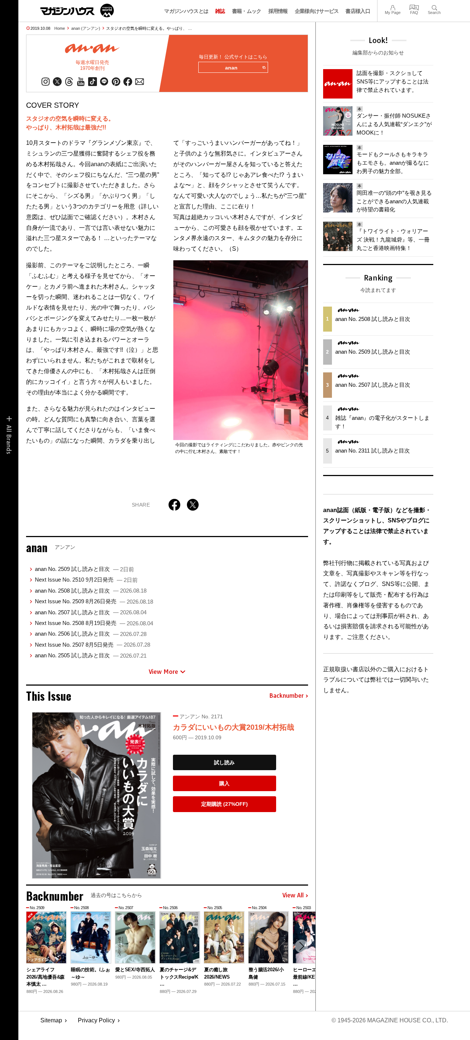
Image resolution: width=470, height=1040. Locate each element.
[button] (301, 946)
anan (231, 68)
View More (163, 671)
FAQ (414, 7)
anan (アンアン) (85, 28)
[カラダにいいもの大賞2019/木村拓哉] (96, 795)
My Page (392, 7)
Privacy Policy (96, 1020)
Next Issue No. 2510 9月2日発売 (86, 579)
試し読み (224, 762)
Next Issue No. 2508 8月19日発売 (94, 623)
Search (434, 7)
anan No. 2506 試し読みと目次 (91, 633)
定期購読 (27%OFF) (224, 804)
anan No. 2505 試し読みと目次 (91, 655)
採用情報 (278, 11)
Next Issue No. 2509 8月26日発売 (94, 601)
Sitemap (51, 1020)
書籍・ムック (246, 11)
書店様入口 (358, 11)
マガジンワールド (77, 10)
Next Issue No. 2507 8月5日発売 (92, 644)
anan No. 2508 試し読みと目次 (91, 590)
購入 (224, 783)
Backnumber (286, 696)
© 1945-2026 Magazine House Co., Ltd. (390, 1020)
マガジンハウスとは (186, 11)
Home (59, 28)
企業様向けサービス (317, 11)
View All (293, 895)
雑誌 (220, 11)
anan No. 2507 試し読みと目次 (91, 612)
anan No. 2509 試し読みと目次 (84, 569)
